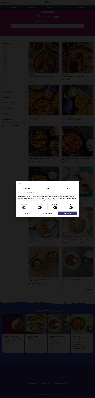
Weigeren (27, 213)
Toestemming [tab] (26, 188)
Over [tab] (68, 188)
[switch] (40, 207)
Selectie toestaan (47, 213)
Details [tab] (47, 188)
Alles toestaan (67, 213)
